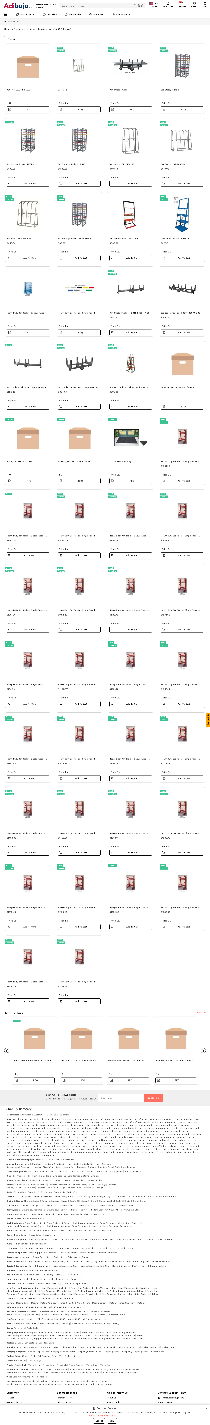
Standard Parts (105, 1167)
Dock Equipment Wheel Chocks (29, 1226)
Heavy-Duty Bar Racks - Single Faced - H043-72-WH (128, 611)
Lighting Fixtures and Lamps (32, 1140)
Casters (10, 1196)
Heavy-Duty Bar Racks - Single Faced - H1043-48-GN (77, 908)
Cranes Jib (50, 1214)
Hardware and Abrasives (122, 1137)
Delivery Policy (64, 1402)
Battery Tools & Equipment (110, 1171)
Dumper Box (22, 1244)
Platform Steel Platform (72, 1319)
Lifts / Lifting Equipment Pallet (88, 1291)
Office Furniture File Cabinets (67, 1307)
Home (7, 21)
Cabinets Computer (25, 1188)
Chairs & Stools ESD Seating (75, 1201)
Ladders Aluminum (25, 1283)
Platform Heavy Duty (48, 1319)
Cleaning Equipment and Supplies (121, 1125)
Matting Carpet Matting (27, 1303)
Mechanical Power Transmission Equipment (69, 1140)
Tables (9, 1356)
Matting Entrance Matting (104, 1303)
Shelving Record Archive (128, 1347)
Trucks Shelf (92, 1365)
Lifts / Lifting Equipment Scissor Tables (124, 1291)
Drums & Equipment (16, 1239)
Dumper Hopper (38, 1244)
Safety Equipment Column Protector (45, 1338)
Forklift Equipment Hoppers (72, 1252)
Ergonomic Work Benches (83, 1248)
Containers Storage (28, 1205)
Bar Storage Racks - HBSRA (20, 164)
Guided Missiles (29, 1137)
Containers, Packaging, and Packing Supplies (40, 1128)
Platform (11, 1319)
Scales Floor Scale (45, 1343)
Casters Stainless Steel (123, 1196)
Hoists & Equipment (16, 1266)
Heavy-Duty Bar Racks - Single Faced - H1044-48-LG (77, 982)
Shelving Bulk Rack (151, 1347)
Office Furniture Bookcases (38, 1307)
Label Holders (13, 1279)
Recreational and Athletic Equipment (103, 1149)
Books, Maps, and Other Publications (50, 1125)
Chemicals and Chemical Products (86, 1125)
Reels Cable (32, 1328)
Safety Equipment (15, 1332)
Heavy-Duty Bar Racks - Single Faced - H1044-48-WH (180, 462)
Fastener (25, 1167)
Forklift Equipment (16, 1252)
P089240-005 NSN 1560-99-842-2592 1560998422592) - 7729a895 (174, 1061)
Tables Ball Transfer (40, 1356)
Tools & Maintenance (125, 1167)
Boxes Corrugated (62, 1180)
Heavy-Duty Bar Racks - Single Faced (76, 313)
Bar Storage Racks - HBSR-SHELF (74, 238)
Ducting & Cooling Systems (86, 1164)
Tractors (178, 1152)
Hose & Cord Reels (15, 1275)
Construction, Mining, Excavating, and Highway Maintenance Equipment (134, 1128)
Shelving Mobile (87, 1347)
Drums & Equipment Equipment (43, 1239)
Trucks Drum (34, 1365)
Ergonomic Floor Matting (57, 1248)
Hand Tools (43, 1137)
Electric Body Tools (134, 1171)
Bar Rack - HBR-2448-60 (19, 238)
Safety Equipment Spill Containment (99, 1332)
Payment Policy (64, 1398)
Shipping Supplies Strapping (118, 1352)
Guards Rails (66, 1257)
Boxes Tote (34, 1180)
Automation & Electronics (32, 1115)
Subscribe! (153, 1097)
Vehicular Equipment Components (84, 1152)
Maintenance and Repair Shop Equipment (124, 1143)
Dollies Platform (74, 1230)
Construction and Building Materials (81, 1128)
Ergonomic (11, 1248)
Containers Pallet (125, 1205)
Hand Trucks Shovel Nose (158, 1261)
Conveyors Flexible (70, 1210)
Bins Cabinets (19, 1176)
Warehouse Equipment (18, 1369)
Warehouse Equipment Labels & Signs (49, 1369)
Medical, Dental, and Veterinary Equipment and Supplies (144, 1140)
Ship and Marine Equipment (167, 1149)
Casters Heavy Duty (63, 1196)
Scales (9, 1343)
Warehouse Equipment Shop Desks (84, 1372)
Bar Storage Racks (170, 90)
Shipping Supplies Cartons (63, 1352)
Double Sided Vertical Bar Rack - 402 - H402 (128, 388)
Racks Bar (19, 1323)
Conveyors (11, 1210)
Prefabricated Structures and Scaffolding (146, 1146)
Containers (12, 1205)
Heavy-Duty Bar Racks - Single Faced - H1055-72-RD (77, 760)
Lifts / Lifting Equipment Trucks (76, 1294)
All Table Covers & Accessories (59, 1159)
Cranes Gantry (36, 1214)
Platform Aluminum (26, 1319)
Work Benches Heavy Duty (62, 1381)
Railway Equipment (177, 1146)
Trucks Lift (61, 1365)
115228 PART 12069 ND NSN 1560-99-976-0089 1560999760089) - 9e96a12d (80, 1061)
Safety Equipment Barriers (39, 1332)
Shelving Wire (168, 1347)
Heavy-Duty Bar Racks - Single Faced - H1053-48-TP (77, 611)
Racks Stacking (111, 1323)
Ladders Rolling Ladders (75, 1283)
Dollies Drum (104, 1230)
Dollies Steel (90, 1230)
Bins (8, 1176)
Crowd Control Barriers (34, 1218)
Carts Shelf (33, 1192)
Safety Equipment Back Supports (81, 1338)
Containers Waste (48, 1205)
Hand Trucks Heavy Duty (85, 1261)
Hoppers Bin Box (25, 1270)
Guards (10, 1257)
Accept (99, 1420)
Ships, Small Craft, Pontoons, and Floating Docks (42, 1152)
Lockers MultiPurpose (62, 1298)
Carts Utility (59, 1192)
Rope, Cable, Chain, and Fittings (68, 1149)
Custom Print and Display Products (24, 1159)
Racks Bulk (31, 1323)
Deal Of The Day (27, 14)
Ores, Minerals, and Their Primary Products (103, 1146)
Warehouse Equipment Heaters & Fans (46, 1372)
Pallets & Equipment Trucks (111, 1315)
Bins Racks (46, 1176)
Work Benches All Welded (35, 1381)
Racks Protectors (94, 1323)
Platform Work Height (96, 1319)
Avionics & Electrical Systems (57, 1164)
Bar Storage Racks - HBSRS (71, 164)
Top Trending (75, 14)
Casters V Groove (144, 1196)
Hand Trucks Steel (108, 1261)
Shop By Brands (123, 14)
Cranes (10, 1214)
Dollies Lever (58, 1230)
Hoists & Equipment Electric (125, 1266)
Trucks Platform (76, 1365)
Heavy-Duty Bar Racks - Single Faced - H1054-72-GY (180, 685)
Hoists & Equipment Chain (65, 1266)
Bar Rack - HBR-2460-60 (173, 164)
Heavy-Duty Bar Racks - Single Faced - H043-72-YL (128, 536)
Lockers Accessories (26, 1298)
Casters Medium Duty (165, 1196)
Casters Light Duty (101, 1196)
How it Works (113, 1402)
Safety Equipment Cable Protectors (55, 1335)
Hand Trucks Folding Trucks (58, 1261)
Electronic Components (58, 1115)
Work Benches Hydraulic (88, 1381)
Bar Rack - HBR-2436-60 (121, 164)
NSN (8, 1119)
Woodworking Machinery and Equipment (35, 1155)
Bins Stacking (59, 1176)
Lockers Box (44, 1298)
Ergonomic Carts (106, 1248)
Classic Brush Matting (120, 461)
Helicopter (36, 1167)
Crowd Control (14, 1218)
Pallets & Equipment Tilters (83, 1315)
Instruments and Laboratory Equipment (155, 1137)
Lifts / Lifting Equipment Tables (142, 1294)
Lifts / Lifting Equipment (19, 1288)
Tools (9, 1360)
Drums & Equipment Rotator (158, 1239)
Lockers (10, 1298)
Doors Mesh (49, 1235)
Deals (60, 48)
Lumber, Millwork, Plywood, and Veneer (34, 1143)
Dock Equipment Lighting (112, 1223)
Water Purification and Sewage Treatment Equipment (128, 1152)
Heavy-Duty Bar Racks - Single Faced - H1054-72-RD (26, 685)
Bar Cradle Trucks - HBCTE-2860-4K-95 (78, 387)
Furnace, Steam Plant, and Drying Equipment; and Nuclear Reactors (77, 1134)
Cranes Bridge (97, 1214)
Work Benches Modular (76, 1384)
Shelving (10, 1347)
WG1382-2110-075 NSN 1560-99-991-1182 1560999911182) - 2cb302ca (126, 1061)
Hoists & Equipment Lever (154, 1266)
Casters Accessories (42, 1196)
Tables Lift (70, 1356)
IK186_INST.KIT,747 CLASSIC (20, 461)
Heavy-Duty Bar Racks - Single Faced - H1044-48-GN (26, 611)
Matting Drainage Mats (79, 1303)
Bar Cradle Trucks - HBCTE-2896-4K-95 (129, 313)
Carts (9, 1192)
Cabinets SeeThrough (93, 1188)
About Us (111, 1398)
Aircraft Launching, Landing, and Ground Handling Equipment (163, 1119)
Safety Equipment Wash (123, 1335)
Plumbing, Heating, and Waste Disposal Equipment (56, 1146)
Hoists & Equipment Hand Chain (95, 1266)
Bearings (26, 1125)
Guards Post (38, 1257)
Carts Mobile (20, 1192)
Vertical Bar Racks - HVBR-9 (175, 238)
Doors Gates (35, 1235)
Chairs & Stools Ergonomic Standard (41, 1201)
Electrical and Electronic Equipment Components (54, 1131)
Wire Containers (39, 1377)
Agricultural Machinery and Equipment (30, 1119)
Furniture (116, 1134)
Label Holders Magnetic (33, 1279)
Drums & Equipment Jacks (101, 1239)
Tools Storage (34, 1360)
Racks (9, 1323)
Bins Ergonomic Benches (31, 1248)
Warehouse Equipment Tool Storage (120, 1372)
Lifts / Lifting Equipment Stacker (109, 1294)
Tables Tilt (57, 1356)
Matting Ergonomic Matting (131, 1303)
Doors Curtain (20, 1235)
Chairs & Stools (14, 1201)
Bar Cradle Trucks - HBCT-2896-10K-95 (180, 313)
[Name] (135, 5)
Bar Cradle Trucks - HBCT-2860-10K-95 (26, 387)
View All (201, 1012)
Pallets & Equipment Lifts (26, 1315)
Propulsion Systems (86, 1167)
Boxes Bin (47, 1180)
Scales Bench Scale (24, 1343)
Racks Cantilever (46, 1323)
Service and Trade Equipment (137, 1149)
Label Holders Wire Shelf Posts (62, 1279)
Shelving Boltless (70, 1347)
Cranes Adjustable (79, 1214)
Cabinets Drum (74, 1188)
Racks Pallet (78, 1323)
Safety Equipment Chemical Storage (92, 1335)
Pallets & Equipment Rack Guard (73, 1312)
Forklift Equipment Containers (102, 1252)
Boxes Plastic (20, 1180)
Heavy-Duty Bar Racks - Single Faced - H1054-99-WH (26, 834)
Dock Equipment (14, 1223)
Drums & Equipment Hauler (74, 1239)
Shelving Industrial (106, 1347)
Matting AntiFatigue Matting (53, 1303)
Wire (8, 1377)
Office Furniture (14, 1307)
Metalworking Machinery (103, 1140)
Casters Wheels (23, 1196)
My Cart (10, 1398)
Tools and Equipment (17, 1171)
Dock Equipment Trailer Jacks (117, 1226)
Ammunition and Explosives (59, 1122)
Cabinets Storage (97, 1185)
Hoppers (10, 1270)
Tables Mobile (22, 1356)
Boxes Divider (79, 1180)
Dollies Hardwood (41, 1230)
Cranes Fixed (63, 1214)
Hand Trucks (12, 1261)
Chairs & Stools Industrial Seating (107, 1201)
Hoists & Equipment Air (39, 1266)
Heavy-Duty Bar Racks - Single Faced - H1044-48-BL (128, 685)
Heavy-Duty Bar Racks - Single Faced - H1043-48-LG (128, 760)
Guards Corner (81, 1257)
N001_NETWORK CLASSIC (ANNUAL (178, 387)
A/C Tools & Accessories (41, 1171)
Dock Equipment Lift (35, 1223)
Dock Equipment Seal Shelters (86, 1226)
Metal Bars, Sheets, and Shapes (86, 1143)
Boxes (9, 1180)
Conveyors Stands (133, 1210)
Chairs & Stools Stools (135, 1201)
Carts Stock (46, 1192)
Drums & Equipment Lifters (129, 1239)
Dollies (10, 1230)
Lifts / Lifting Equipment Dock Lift (50, 1288)
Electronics (12, 1115)
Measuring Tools (22, 1146)
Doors (9, 1235)
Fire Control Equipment (31, 1134)
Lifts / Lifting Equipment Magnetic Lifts (52, 1291)
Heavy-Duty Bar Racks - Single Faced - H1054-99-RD (77, 834)
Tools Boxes (20, 1360)
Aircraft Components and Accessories (114, 1119)
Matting (10, 1303)
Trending (61, 51)
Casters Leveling (82, 1196)
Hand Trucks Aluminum (32, 1261)
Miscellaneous (62, 1143)
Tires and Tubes (164, 1152)
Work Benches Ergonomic (101, 1384)
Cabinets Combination (59, 1185)
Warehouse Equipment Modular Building (89, 1369)
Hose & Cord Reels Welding (40, 1275)
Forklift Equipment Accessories (42, 1252)
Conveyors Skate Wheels (110, 1210)
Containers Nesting (106, 1205)
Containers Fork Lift (85, 1205)
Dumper (10, 1244)
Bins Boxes (96, 1176)
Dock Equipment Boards (59, 1223)
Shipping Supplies (15, 1352)
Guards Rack (52, 1257)
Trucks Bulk (20, 1365)
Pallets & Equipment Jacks (42, 1312)
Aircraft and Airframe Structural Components (72, 1119)
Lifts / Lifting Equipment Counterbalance (131, 1288)
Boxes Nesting (95, 1180)
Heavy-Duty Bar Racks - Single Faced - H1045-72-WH (77, 536)
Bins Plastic (33, 1176)
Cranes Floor (21, 1214)
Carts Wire (72, 1192)
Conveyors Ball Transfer (30, 1210)
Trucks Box (105, 1365)
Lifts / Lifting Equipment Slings (44, 1294)
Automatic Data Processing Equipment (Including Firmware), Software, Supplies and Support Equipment (125, 1122)
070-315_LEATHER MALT (19, 90)
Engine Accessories (89, 1131)
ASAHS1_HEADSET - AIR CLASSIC (74, 461)
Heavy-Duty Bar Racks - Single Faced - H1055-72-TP (26, 908)
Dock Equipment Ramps (58, 1226)
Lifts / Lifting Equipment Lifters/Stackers (89, 1288)
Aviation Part (13, 1164)
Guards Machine (23, 1257)
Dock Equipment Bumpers (85, 1223)
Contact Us (208, 719)
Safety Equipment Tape (24, 1335)
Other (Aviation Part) (65, 1167)
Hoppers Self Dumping (46, 1270)
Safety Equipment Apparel (67, 1332)
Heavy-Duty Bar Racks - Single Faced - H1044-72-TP (180, 611)
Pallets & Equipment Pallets (54, 1315)
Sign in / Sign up (14, 1402)
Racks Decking (63, 1323)
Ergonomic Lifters (124, 1248)
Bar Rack (62, 90)
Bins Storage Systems (78, 1176)
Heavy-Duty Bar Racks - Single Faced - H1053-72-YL (77, 685)
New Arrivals (98, 14)
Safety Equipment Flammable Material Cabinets (122, 1338)
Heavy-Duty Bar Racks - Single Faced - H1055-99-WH (26, 982)
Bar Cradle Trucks (118, 90)
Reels (9, 1328)
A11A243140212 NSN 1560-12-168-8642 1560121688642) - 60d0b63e (33, 1061)
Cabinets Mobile (39, 1185)
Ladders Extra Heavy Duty (48, 1283)
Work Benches (13, 1381)
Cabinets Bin (23, 1185)
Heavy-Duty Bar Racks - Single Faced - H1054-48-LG (180, 908)
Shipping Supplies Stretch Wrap (149, 1352)
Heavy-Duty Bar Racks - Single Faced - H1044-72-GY (180, 760)
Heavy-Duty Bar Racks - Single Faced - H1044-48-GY (26, 536)
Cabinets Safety (79, 1185)
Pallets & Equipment (17, 1312)
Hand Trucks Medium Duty (131, 1261)
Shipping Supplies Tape (38, 1352)
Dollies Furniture (23, 1230)
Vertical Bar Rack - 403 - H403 (125, 238)
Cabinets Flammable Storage (51, 1188)
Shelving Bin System (50, 1347)
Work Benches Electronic (51, 1384)
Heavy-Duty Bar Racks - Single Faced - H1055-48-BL (180, 536)
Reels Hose (19, 1328)
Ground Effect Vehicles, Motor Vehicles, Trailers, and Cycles (80, 1137)
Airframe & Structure (31, 1164)
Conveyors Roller (89, 1210)
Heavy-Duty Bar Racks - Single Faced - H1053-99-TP (180, 834)
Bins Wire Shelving (21, 1377)
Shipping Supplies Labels (90, 1352)
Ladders (10, 1283)
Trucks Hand (48, 1365)
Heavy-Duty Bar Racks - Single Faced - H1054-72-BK (128, 834)
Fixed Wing (48, 1167)
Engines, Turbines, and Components (118, 1131)
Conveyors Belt (51, 1210)
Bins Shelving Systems (28, 1347)
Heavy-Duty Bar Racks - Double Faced (25, 313)
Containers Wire (66, 1205)
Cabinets (11, 1185)
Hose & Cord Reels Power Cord (70, 1275)
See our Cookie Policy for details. (105, 1415)
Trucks (9, 1365)
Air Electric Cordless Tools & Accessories (75, 1171)
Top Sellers (51, 14)
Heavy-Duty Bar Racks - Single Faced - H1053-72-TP (128, 908)
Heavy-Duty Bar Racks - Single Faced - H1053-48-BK (26, 760)
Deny (112, 1420)
